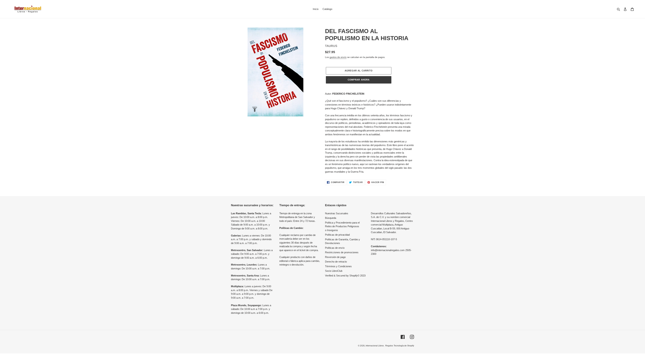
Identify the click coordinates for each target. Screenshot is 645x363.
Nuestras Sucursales (336, 213)
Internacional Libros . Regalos (379, 346)
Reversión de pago (335, 257)
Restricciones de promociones (341, 252)
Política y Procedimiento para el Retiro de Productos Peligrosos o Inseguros (342, 226)
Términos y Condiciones (338, 266)
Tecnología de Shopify (404, 346)
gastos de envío (338, 57)
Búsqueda (330, 217)
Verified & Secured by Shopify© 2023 (345, 275)
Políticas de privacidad (337, 234)
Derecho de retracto (336, 261)
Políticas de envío (335, 247)
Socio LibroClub (333, 270)
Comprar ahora (359, 79)
